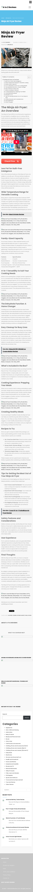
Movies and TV (10, 766)
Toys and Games (10, 782)
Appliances (10, 44)
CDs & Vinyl (9, 741)
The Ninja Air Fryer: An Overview (11, 79)
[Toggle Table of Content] (28, 77)
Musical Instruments (11, 768)
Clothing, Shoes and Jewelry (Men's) (16, 748)
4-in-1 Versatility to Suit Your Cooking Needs (16, 85)
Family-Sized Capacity (10, 84)
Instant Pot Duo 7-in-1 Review (10, 706)
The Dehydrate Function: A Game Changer (15, 87)
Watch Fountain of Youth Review (15, 818)
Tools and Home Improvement (14, 780)
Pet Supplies (9, 775)
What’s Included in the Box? (12, 90)
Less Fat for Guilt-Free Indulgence (13, 81)
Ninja (26, 615)
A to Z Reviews (6, 42)
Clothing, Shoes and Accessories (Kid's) (17, 746)
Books (7, 739)
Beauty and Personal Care (13, 737)
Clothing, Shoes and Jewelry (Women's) (17, 750)
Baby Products (10, 734)
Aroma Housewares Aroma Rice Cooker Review (16, 657)
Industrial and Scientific (12, 764)
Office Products (10, 771)
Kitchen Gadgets (21, 615)
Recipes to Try (9, 94)
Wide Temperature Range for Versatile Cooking (16, 82)
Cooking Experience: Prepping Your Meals (15, 91)
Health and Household (12, 759)
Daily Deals (9, 752)
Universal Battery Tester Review (15, 799)
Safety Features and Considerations (14, 99)
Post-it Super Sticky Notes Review (16, 809)
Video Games (10, 784)
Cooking (15, 615)
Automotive (9, 732)
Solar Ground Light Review (13, 836)
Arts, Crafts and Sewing (12, 730)
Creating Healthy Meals (11, 93)
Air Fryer (10, 615)
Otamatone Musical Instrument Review (17, 827)
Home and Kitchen (11, 762)
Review (29, 615)
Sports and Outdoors (11, 777)
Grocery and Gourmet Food (13, 757)
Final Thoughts (9, 102)
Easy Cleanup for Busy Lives (12, 88)
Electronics (9, 755)
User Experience (9, 100)
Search (5, 714)
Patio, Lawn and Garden (12, 773)
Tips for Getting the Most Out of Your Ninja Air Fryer (17, 97)
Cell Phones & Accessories (13, 743)
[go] (28, 790)
